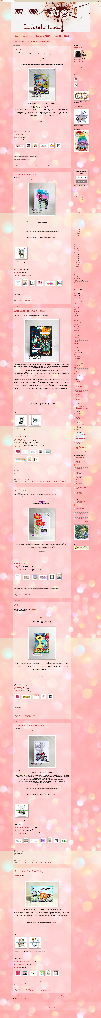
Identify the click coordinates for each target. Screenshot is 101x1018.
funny (38, 481)
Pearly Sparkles (17, 436)
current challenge (37, 54)
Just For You (20, 490)
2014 (77, 262)
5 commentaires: (32, 300)
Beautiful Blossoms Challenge (80, 514)
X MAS (77, 421)
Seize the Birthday (80, 457)
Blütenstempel (79, 386)
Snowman (76, 330)
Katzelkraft (26, 179)
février (78, 240)
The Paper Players (80, 417)
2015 (77, 260)
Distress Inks (40, 165)
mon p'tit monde (79, 384)
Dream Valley (17, 439)
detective (20, 382)
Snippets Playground (80, 461)
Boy (75, 373)
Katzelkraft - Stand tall (25, 174)
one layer (76, 324)
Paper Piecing (56, 481)
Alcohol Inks (28, 165)
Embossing (39, 862)
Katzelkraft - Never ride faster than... (31, 725)
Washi (47, 991)
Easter (75, 311)
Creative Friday (79, 472)
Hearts (75, 335)
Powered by (77, 185)
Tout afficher (86, 451)
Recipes (76, 365)
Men (46, 481)
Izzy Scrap (78, 389)
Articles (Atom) (22, 998)
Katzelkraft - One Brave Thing (28, 871)
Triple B (16, 566)
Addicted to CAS (18, 563)
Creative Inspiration (18, 274)
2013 (77, 264)
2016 (77, 258)
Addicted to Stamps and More (21, 829)
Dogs (75, 350)
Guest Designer (19, 41)
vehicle (49, 862)
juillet (78, 208)
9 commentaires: (32, 989)
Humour (76, 349)
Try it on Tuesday (18, 687)
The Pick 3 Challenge (80, 479)
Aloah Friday (17, 565)
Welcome (25, 36)
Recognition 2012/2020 (43, 36)
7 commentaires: (32, 164)
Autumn (76, 358)
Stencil (56, 596)
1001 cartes (78, 394)
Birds (75, 319)
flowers (44, 596)
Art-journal (76, 375)
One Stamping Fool (80, 391)
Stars (75, 343)
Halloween (76, 341)
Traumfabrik (54, 165)
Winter (75, 293)
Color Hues (78, 492)
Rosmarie (86, 51)
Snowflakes (76, 322)
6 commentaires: (32, 715)
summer (76, 339)
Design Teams (32, 41)
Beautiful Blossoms (18, 568)
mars (78, 238)
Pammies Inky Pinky (18, 277)
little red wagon (79, 442)
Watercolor (51, 991)
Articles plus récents (19, 996)
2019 (77, 252)
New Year (76, 354)
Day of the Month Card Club (49, 494)
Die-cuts (22, 716)
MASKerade (78, 399)
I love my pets (21, 49)
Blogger (62, 1007)
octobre (79, 202)
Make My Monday (18, 131)
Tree (75, 315)
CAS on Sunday (79, 476)
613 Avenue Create (18, 271)
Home (16, 36)
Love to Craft (17, 835)
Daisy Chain (17, 438)
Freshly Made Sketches (81, 465)
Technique (76, 356)
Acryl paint (20, 481)
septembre (79, 204)
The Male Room (79, 483)
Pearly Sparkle (17, 685)
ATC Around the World (19, 133)
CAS (27, 302)
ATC (36, 165)
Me (32, 36)
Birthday (27, 596)
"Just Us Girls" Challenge (81, 434)
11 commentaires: (32, 860)
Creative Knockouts (18, 136)
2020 (77, 250)
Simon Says (17, 137)
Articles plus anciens (64, 996)
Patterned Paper (47, 165)
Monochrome (77, 352)
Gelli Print (76, 313)
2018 (77, 254)
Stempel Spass (79, 396)
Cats (75, 320)
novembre (79, 200)
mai (78, 212)
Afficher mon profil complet (80, 61)
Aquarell (76, 362)
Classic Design (17, 442)
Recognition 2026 (45, 41)
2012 (77, 266)
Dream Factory (33, 609)
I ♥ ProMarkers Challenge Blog (81, 488)
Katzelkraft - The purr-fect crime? (30, 310)
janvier (78, 242)
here (55, 237)
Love (75, 360)
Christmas (76, 275)
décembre (79, 197)
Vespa (25, 379)
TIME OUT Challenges (80, 438)
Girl (75, 347)
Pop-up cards (77, 367)
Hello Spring (79, 231)
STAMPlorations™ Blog (81, 501)
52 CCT (75, 291)
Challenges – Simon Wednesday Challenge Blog (81, 447)
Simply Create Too (18, 688)
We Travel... (79, 233)
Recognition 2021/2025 (62, 36)
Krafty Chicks (17, 134)
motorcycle (62, 770)
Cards (23, 302)
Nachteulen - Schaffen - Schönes (81, 509)
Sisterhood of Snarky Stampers (21, 441)
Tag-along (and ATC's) (81, 518)
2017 (77, 256)
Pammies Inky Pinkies (19, 964)
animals (33, 165)
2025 (77, 194)
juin (78, 210)
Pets (16, 604)
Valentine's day (77, 363)
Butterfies (76, 345)
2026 (77, 192)
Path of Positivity (18, 269)
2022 (77, 246)
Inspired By (78, 413)
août (78, 206)
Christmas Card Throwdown (79, 430)
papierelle (78, 381)
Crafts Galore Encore (19, 830)
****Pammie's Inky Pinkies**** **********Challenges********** (82, 408)
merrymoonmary (51, 1007)
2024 (77, 196)
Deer (75, 328)
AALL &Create (21, 165)
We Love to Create (18, 443)
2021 (77, 248)
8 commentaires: (32, 594)
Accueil (42, 996)
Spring (52, 596)
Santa (75, 337)
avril (78, 236)
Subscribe (81, 181)
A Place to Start (17, 139)
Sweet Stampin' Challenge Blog (81, 425)
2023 (77, 244)
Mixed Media (50, 481)
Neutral (75, 369)
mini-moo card (77, 371)
